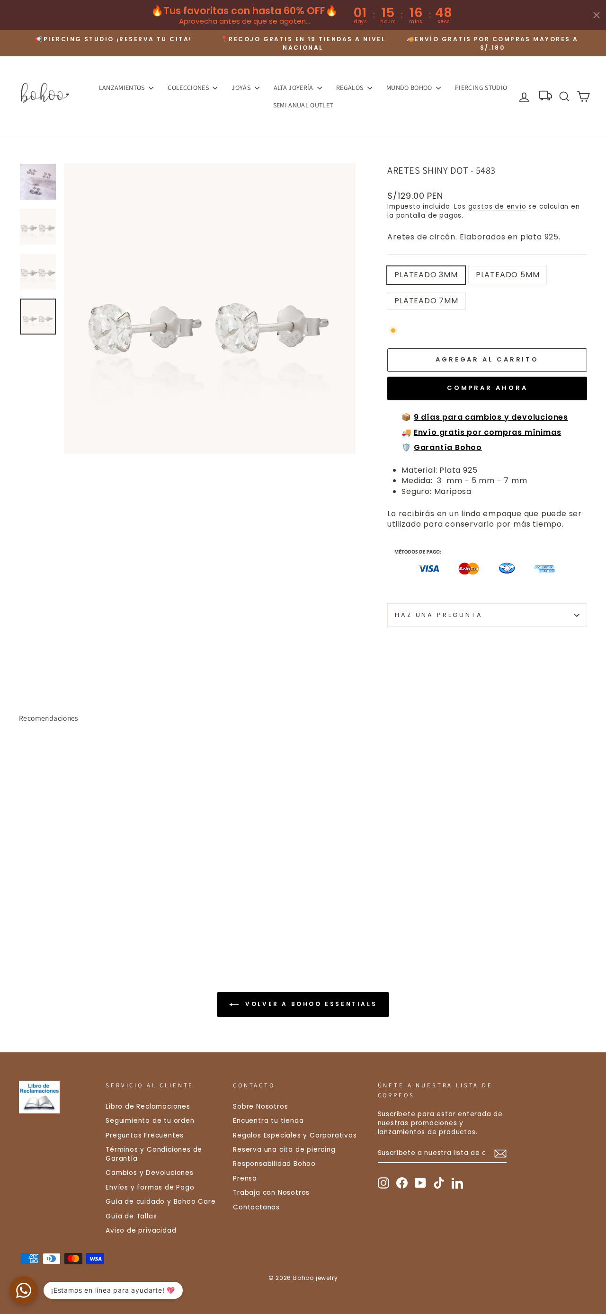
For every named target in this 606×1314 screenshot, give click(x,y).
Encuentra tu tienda (268, 1120)
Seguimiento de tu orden (150, 1120)
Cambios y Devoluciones (150, 1172)
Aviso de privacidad (141, 1230)
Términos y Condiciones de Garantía (154, 1154)
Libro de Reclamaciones (148, 1106)
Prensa (245, 1178)
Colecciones (189, 87)
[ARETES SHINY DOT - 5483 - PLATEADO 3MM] (25, 912)
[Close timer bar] (596, 15)
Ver (86, 871)
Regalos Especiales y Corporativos (294, 1135)
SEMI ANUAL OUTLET (303, 105)
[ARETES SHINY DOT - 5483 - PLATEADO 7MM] (50, 912)
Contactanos (256, 1207)
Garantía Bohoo (448, 447)
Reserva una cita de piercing (284, 1149)
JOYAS (242, 87)
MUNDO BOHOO (410, 87)
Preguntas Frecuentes (145, 1135)
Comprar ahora (487, 387)
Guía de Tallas (131, 1216)
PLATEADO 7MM (426, 300)
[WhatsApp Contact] (23, 1290)
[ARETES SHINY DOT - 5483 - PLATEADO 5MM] (38, 912)
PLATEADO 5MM (508, 274)
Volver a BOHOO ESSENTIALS (309, 1004)
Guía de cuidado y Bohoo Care (160, 1201)
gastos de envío (497, 206)
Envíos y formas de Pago (150, 1187)
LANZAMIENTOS (123, 87)
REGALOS (350, 87)
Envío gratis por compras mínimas (487, 432)
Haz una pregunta (438, 615)
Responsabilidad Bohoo (274, 1163)
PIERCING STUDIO (481, 87)
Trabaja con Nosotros (271, 1192)
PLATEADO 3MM (426, 274)
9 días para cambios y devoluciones (491, 417)
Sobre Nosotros (260, 1106)
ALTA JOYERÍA (294, 87)
